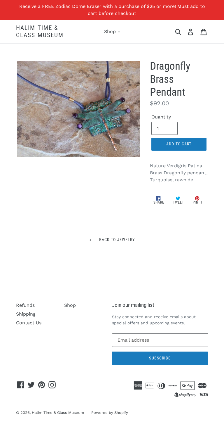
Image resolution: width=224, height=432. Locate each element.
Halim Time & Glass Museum (40, 31)
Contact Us (28, 323)
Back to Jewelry (116, 239)
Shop (110, 31)
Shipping (26, 314)
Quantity (161, 117)
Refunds (25, 305)
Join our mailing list (133, 305)
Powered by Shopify (109, 412)
